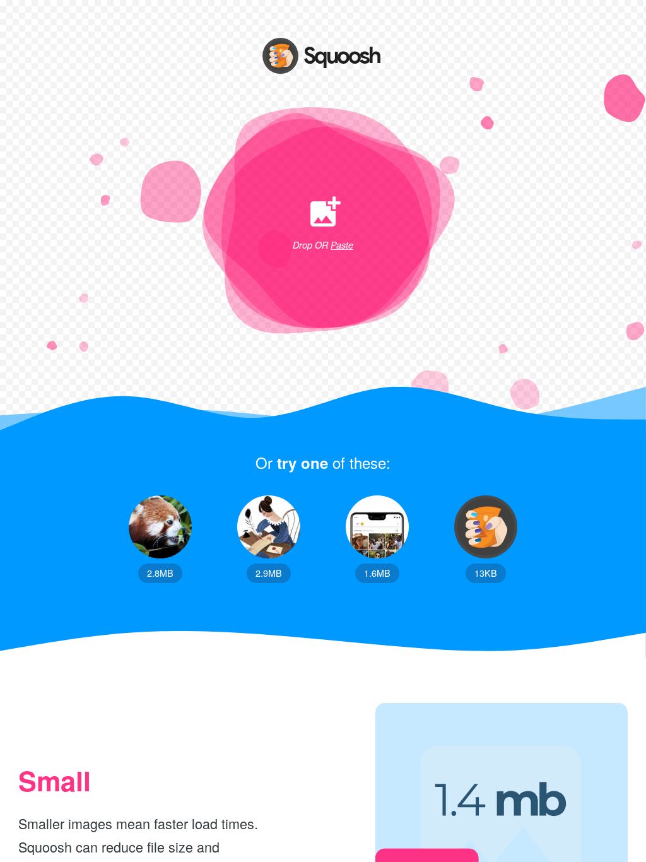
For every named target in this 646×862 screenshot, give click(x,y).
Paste (342, 245)
